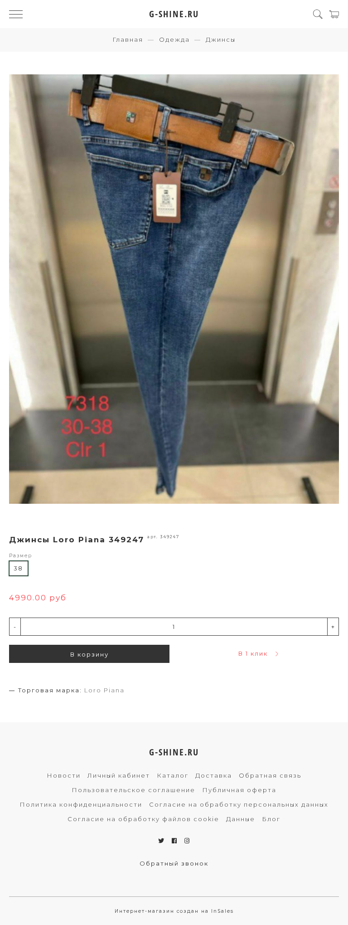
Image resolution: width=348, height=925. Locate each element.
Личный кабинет (118, 775)
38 (18, 568)
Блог (271, 819)
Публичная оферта (239, 790)
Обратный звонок (174, 863)
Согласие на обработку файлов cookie (143, 819)
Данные (240, 819)
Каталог (172, 775)
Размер (20, 556)
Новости (64, 775)
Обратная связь (270, 775)
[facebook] (175, 840)
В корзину (89, 654)
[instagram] (187, 840)
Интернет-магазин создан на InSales (174, 911)
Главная (127, 39)
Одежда (174, 39)
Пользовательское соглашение (133, 790)
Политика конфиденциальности (80, 804)
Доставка (213, 775)
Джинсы (221, 39)
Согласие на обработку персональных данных (239, 804)
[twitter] (161, 840)
